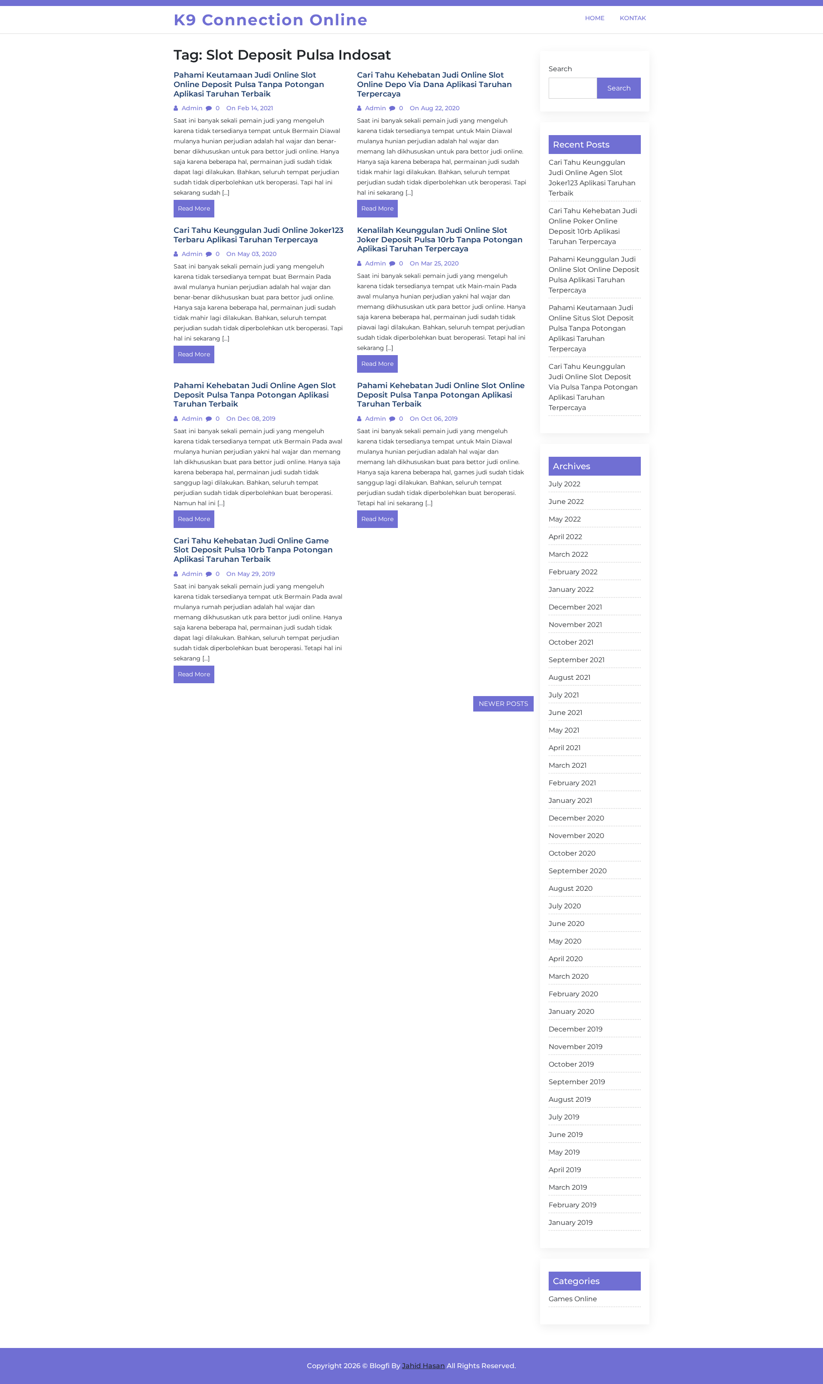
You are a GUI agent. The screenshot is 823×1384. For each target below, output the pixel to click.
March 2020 (569, 976)
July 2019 (564, 1117)
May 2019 (564, 1152)
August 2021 (570, 677)
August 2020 (571, 888)
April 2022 (565, 537)
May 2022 (565, 519)
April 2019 (565, 1170)
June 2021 (566, 713)
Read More (194, 208)
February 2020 (573, 994)
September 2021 (577, 660)
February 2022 (573, 572)
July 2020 (565, 906)
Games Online (573, 1299)
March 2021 (568, 765)
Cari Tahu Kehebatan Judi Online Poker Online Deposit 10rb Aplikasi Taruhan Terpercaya (593, 226)
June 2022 (566, 502)
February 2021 (572, 783)
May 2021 (564, 730)
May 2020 (565, 941)
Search (560, 69)
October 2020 (572, 853)
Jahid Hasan (423, 1366)
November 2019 (576, 1047)
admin (191, 108)
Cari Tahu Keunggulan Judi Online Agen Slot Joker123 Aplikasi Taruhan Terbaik (592, 177)
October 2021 (571, 642)
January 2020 (572, 1011)
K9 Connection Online (271, 19)
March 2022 (568, 554)
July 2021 (564, 695)
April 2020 (566, 959)
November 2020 (576, 836)
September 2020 (578, 871)
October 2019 (571, 1064)
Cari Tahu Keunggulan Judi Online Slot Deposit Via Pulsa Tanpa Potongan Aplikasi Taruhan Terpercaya (593, 387)
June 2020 (567, 924)
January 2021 (570, 800)
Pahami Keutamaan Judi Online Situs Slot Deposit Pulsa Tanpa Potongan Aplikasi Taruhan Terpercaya (591, 328)
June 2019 (566, 1135)
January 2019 (571, 1222)
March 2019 (568, 1187)
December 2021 (575, 607)
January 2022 (571, 589)
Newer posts (503, 704)
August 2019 (570, 1099)
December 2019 (576, 1029)
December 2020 (576, 818)
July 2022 (564, 484)
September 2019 (577, 1082)
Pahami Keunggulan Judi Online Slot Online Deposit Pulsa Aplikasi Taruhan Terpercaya (594, 274)
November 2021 (575, 625)
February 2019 (573, 1205)
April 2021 (565, 748)
